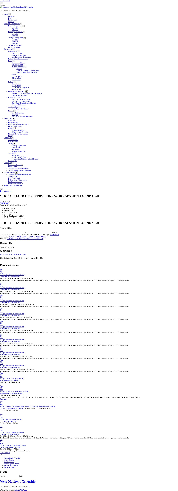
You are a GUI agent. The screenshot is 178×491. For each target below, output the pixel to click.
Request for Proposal (15, 126)
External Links (13, 122)
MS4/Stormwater (9, 172)
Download (4, 203)
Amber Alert (16, 80)
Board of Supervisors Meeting (10, 277)
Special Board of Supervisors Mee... (11, 393)
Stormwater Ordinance (15, 184)
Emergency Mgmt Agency (16, 91)
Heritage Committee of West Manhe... (12, 408)
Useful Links (8, 118)
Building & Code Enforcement (18, 59)
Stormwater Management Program (19, 174)
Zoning (10, 143)
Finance (10, 111)
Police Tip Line (13, 167)
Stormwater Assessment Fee (13, 185)
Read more (3, 399)
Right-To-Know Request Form (18, 124)
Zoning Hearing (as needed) (9, 380)
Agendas (15, 28)
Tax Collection (13, 107)
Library (10, 136)
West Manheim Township (18, 481)
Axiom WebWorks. (20, 490)
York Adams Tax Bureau (20, 109)
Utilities (10, 82)
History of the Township (20, 132)
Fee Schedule (12, 20)
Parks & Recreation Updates (21, 101)
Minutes (15, 30)
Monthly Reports (17, 65)
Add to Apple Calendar (11, 464)
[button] (1, 454)
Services (11, 22)
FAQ (10, 18)
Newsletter (11, 121)
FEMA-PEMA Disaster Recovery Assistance (27, 93)
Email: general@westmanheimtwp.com (13, 254)
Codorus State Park (18, 105)
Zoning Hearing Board (15, 38)
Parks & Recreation (14, 97)
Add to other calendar (11, 465)
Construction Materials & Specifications (25, 159)
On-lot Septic (16, 84)
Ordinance (15, 149)
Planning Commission (15, 32)
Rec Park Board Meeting (8, 421)
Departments (8, 49)
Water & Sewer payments (20, 87)
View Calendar (5, 453)
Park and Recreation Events (21, 99)
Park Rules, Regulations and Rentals (24, 103)
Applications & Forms (19, 157)
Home (6, 14)
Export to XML (9, 467)
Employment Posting (19, 55)
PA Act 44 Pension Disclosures (22, 116)
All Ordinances (13, 140)
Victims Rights (17, 76)
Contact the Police (18, 67)
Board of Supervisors (15, 26)
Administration (13, 51)
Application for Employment (21, 57)
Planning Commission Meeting (10, 447)
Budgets (15, 115)
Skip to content (5, 1)
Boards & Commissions (12, 24)
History (10, 128)
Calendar (11, 16)
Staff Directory (17, 53)
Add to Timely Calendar (12, 458)
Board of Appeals (14, 47)
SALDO (11, 153)
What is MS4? (13, 176)
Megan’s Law (16, 78)
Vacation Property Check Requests (27, 70)
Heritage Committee (18, 130)
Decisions (15, 41)
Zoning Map (16, 147)
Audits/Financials (18, 113)
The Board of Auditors (15, 45)
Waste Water (16, 86)
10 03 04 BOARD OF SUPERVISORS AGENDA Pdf (27, 237)
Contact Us (7, 163)
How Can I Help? (14, 178)
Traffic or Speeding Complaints (26, 72)
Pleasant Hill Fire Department (18, 134)
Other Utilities (17, 89)
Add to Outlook (9, 462)
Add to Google (9, 460)
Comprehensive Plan (19, 151)
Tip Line (19, 69)
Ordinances (8, 138)
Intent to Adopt (13, 142)
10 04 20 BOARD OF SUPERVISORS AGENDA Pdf (25, 239)
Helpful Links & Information (17, 180)
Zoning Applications (19, 146)
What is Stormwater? (15, 182)
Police (10, 61)
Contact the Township (15, 165)
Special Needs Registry (20, 95)
